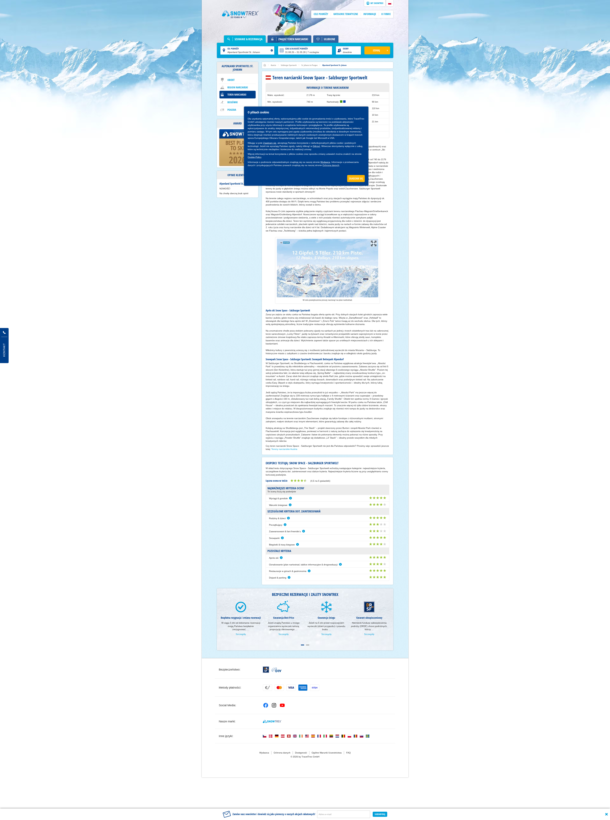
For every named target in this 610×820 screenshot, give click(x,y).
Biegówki (232, 102)
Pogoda (231, 110)
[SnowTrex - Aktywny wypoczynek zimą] (272, 721)
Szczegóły (241, 634)
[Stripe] (314, 687)
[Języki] (264, 736)
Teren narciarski (236, 94)
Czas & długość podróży (296, 48)
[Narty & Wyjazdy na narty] (240, 14)
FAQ (348, 752)
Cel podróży (233, 48)
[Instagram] (274, 705)
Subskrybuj (380, 814)
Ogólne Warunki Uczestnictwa (327, 752)
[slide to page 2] (307, 645)
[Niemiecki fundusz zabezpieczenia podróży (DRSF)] (266, 670)
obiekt (231, 80)
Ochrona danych (330, 165)
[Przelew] (267, 687)
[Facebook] (266, 705)
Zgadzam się (269, 143)
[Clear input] (271, 50)
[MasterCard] (279, 687)
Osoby (346, 48)
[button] (389, 3)
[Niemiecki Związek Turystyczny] (276, 669)
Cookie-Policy (254, 157)
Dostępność (301, 752)
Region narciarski (237, 87)
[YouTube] (282, 705)
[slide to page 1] (302, 645)
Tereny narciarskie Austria (284, 449)
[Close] (606, 814)
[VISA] (291, 687)
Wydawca (325, 162)
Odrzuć (316, 146)
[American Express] (302, 687)
